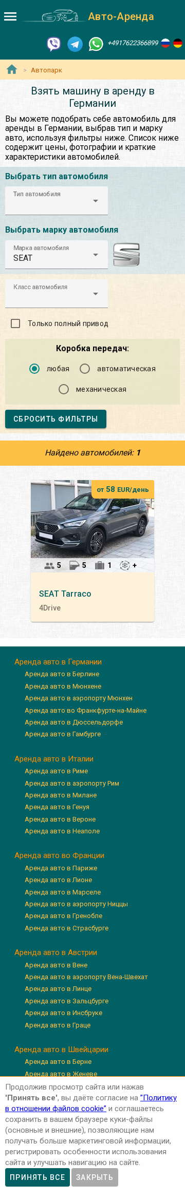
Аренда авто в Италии (54, 759)
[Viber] (54, 43)
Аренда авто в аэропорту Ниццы (76, 904)
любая (58, 369)
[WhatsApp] (96, 43)
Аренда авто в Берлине (62, 674)
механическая (101, 389)
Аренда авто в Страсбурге (66, 928)
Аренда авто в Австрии (55, 952)
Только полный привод (68, 323)
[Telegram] (75, 43)
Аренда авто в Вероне (60, 819)
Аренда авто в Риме (56, 771)
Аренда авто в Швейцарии (61, 1049)
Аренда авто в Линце (58, 989)
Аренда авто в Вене (56, 965)
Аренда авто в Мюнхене (63, 686)
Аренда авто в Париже (61, 868)
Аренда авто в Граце (57, 1025)
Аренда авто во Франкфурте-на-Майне (85, 710)
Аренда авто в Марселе (63, 892)
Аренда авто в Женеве (61, 1074)
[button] (56, 200)
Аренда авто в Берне (58, 1061)
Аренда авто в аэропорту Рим (72, 783)
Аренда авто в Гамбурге (63, 734)
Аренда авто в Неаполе (62, 831)
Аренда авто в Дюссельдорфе (74, 722)
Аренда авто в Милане (61, 795)
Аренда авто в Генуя (57, 807)
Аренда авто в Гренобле (63, 916)
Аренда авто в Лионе (58, 880)
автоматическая (126, 369)
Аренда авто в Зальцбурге (66, 1001)
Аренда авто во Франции (59, 855)
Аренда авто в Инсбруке (63, 1013)
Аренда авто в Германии (58, 661)
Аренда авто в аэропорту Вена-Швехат (86, 977)
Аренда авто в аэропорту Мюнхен (79, 698)
